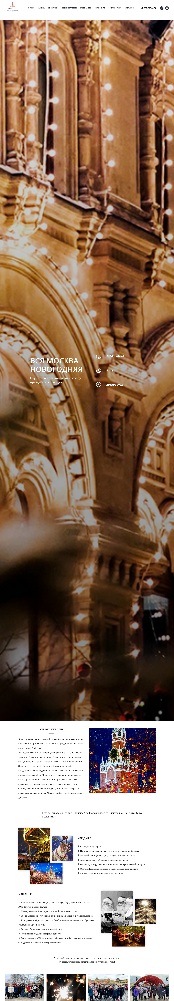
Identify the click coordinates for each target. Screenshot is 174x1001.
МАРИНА (41, 8)
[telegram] (161, 8)
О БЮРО (31, 8)
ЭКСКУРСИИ (53, 8)
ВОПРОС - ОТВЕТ (115, 8)
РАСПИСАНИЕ (85, 8)
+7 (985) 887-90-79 (148, 8)
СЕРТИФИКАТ (99, 8)
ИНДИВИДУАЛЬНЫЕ (69, 8)
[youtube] (167, 8)
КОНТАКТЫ (129, 8)
